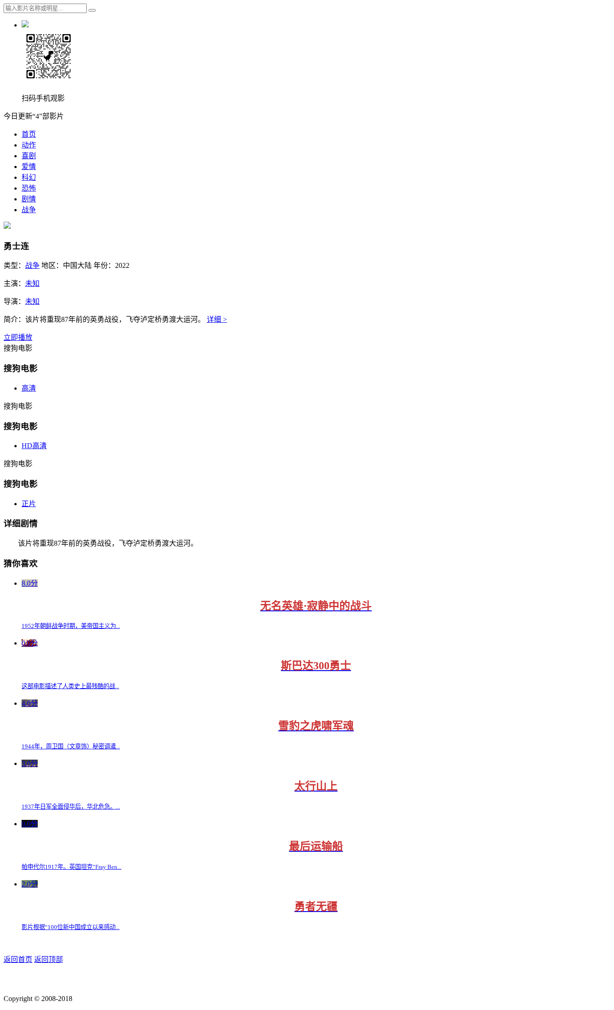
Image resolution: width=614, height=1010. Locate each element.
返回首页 (18, 959)
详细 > (217, 319)
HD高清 (34, 445)
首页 (29, 134)
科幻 (29, 177)
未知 (32, 283)
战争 (29, 210)
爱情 (29, 166)
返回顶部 (48, 959)
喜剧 (29, 156)
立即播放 (18, 337)
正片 (29, 503)
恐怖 (29, 188)
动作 (29, 145)
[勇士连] (7, 226)
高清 (29, 388)
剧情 (29, 199)
